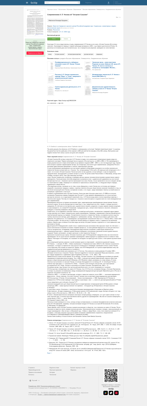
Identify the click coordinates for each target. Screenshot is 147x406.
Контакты (31, 374)
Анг (120, 17)
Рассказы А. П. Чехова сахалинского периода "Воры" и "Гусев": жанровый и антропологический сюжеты (68, 76)
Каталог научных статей (77, 367)
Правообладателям (34, 370)
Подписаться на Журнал (35, 53)
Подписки (88, 2)
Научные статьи (52, 9)
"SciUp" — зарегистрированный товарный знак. (52, 394)
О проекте (31, 367)
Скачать (66, 38)
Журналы (73, 370)
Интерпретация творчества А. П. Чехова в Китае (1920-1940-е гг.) (105, 75)
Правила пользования (35, 372)
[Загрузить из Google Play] (105, 393)
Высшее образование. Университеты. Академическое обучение (102, 9)
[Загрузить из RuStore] (111, 393)
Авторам (52, 372)
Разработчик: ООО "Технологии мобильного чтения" (44, 386)
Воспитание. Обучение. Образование (70, 9)
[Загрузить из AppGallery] (116, 393)
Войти (116, 2)
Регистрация (118, 3)
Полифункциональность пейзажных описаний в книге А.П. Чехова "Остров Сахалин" (67, 64)
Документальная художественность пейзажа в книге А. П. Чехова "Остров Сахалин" (104, 88)
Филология (56, 30)
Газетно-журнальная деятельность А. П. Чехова (68, 87)
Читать (54, 38)
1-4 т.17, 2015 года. (64, 31)
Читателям (53, 374)
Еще (48, 353)
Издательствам (54, 367)
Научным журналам (56, 370)
